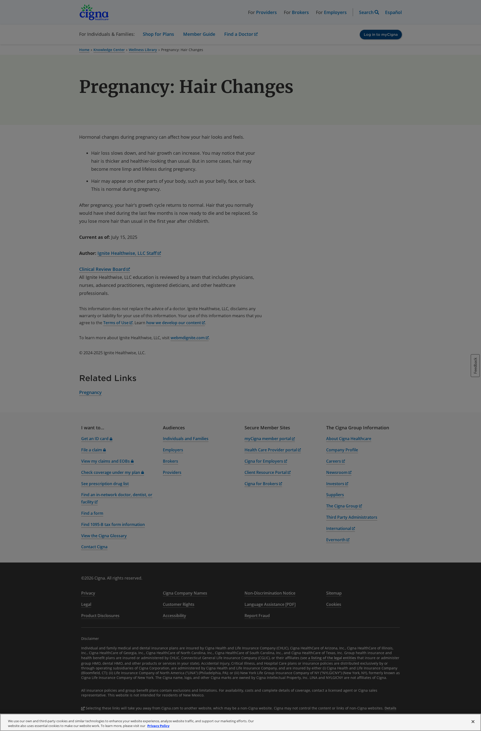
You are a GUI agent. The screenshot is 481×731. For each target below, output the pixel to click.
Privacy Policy (158, 725)
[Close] (472, 721)
